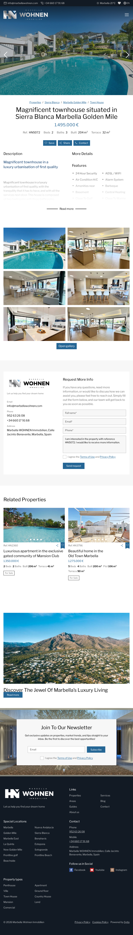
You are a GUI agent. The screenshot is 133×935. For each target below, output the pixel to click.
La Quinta (8, 844)
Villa (5, 890)
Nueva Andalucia (44, 827)
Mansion (8, 901)
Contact (83, 142)
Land (37, 901)
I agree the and (92, 456)
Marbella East (11, 838)
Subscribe (96, 749)
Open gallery (67, 346)
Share (66, 142)
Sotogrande (41, 849)
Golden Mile (9, 832)
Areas (72, 800)
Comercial (9, 907)
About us (74, 812)
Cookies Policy (100, 922)
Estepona (40, 844)
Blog (102, 800)
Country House (43, 896)
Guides (73, 806)
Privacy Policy (108, 456)
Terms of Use (87, 456)
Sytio (127, 922)
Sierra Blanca (42, 832)
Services (105, 795)
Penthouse (9, 885)
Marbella (8, 827)
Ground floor (41, 890)
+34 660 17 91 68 (79, 841)
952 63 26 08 (77, 831)
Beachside (9, 860)
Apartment (41, 885)
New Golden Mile (12, 849)
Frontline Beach (43, 855)
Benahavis (40, 838)
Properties (75, 795)
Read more (67, 208)
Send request (73, 465)
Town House (10, 896)
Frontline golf (10, 855)
